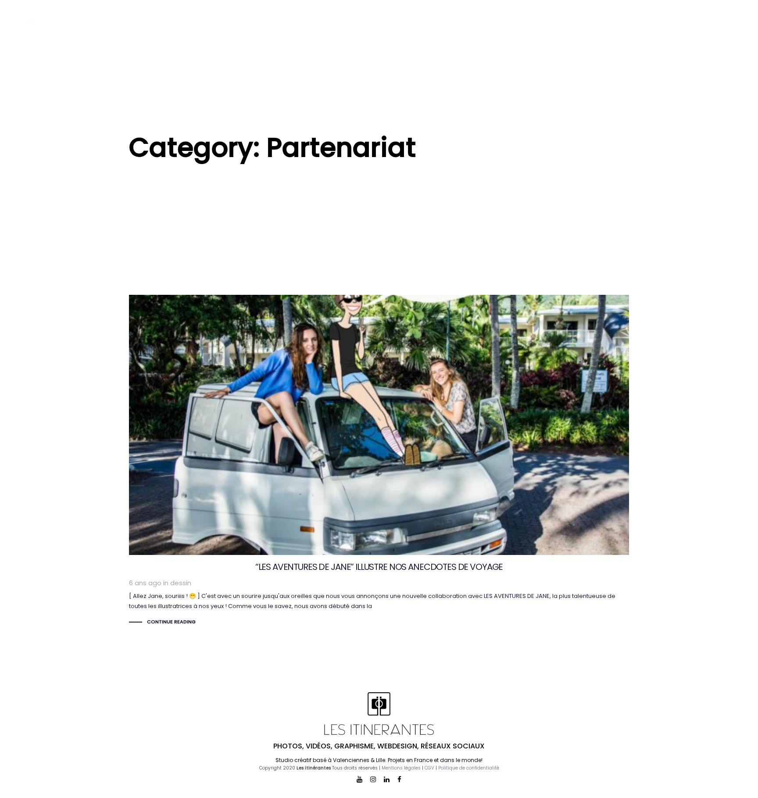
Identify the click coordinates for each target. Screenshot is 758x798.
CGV (429, 768)
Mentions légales (401, 768)
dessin (180, 582)
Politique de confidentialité (468, 768)
